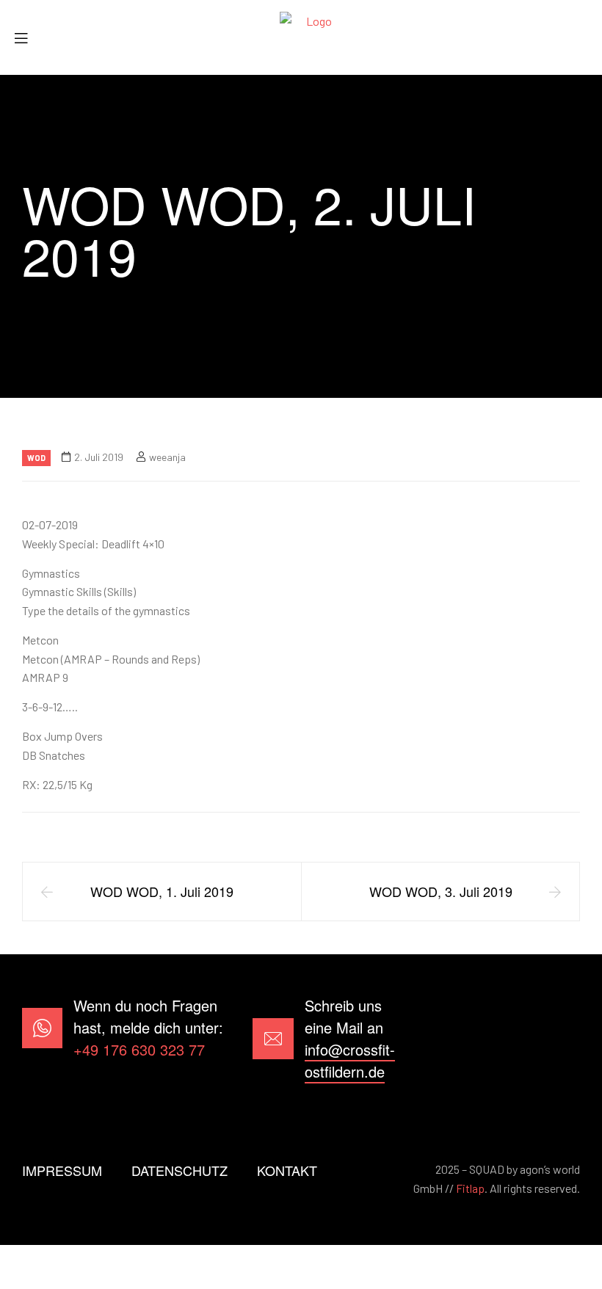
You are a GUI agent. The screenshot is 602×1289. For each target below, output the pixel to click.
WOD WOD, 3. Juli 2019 (440, 891)
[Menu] (26, 37)
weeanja (167, 457)
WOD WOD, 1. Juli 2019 (161, 891)
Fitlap (470, 1188)
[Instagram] (560, 1039)
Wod (36, 457)
